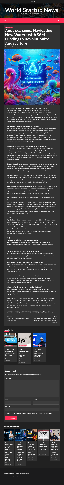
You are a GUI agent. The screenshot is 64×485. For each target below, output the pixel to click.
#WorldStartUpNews (50, 312)
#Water (42, 312)
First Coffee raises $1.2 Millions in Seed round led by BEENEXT (38, 353)
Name (7, 399)
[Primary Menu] (5, 20)
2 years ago (8, 360)
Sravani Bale (8, 47)
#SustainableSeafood (35, 312)
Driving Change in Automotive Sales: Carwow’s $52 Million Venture (10, 353)
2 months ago (31, 459)
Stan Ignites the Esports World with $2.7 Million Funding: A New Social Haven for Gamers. (45, 319)
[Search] (58, 20)
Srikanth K (8, 462)
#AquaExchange (37, 311)
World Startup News (31, 9)
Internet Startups (9, 27)
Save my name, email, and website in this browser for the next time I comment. (29, 413)
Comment (8, 378)
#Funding (18, 312)
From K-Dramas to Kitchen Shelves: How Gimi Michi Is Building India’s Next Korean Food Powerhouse (31, 449)
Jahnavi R (31, 457)
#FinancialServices (11, 312)
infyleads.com (25, 473)
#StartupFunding (25, 312)
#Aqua (11, 311)
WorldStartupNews (24, 360)
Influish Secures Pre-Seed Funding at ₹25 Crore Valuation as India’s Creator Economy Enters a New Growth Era (55, 449)
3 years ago (15, 47)
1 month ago (8, 464)
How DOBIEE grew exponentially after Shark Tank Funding (18, 318)
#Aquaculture (17, 311)
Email (35, 399)
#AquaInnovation (46, 311)
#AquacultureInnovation (27, 311)
